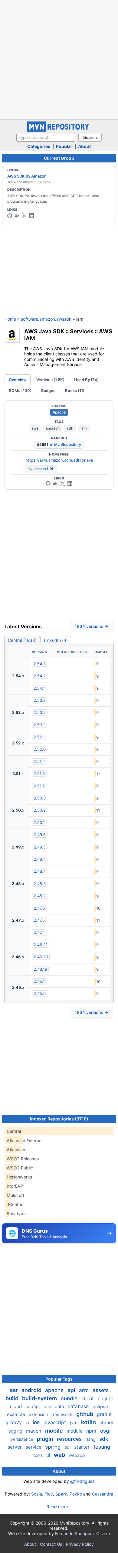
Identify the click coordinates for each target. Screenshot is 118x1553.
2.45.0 (40, 993)
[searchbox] (45, 137)
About (84, 146)
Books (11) (74, 390)
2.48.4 (40, 871)
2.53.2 (40, 712)
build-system (40, 1398)
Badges (48, 390)
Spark (61, 1493)
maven (34, 1431)
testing (101, 1447)
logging (16, 1431)
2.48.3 (40, 883)
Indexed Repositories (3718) (59, 1118)
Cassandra (102, 1493)
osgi (105, 1431)
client (88, 1398)
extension (39, 1414)
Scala (36, 1493)
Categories (38, 146)
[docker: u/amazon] (17, 215)
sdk (70, 428)
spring (53, 1447)
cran (47, 1406)
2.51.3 (39, 773)
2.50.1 (39, 822)
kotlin (89, 1422)
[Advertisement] (59, 59)
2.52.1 (39, 736)
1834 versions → (91, 626)
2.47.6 (39, 908)
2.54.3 (40, 663)
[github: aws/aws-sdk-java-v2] (9, 215)
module (75, 1431)
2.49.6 (40, 834)
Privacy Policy (80, 1544)
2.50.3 (40, 798)
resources (70, 1439)
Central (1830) (22, 640)
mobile (54, 1430)
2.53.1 (39, 724)
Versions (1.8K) (50, 379)
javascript (55, 1422)
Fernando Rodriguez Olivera (82, 1533)
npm (92, 1431)
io (28, 1422)
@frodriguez (82, 1481)
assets (101, 1390)
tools (38, 1455)
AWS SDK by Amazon (27, 176)
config (32, 1406)
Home (10, 319)
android (32, 1390)
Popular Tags (59, 1378)
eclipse (100, 1406)
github (85, 1414)
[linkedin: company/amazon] (31, 215)
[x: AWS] (24, 215)
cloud (16, 1406)
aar (14, 1390)
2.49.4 (40, 859)
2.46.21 (41, 944)
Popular (64, 146)
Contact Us (51, 1544)
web (60, 1455)
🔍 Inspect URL (41, 468)
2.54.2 (40, 675)
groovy (14, 1422)
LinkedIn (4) (56, 640)
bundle (70, 1398)
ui (48, 1455)
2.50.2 (40, 810)
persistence (22, 1439)
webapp (77, 1455)
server (15, 1447)
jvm (74, 1422)
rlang (91, 1439)
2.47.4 (39, 932)
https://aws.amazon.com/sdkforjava (59, 460)
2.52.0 (40, 749)
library (106, 1422)
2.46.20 (41, 956)
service (34, 1447)
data (60, 1406)
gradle (104, 1414)
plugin (45, 1439)
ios (37, 1422)
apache (55, 1390)
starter (82, 1447)
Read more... (59, 1506)
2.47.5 (39, 920)
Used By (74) (86, 379)
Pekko (76, 1493)
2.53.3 (40, 700)
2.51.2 (39, 785)
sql (68, 1447)
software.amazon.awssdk (46, 319)
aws (34, 428)
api (72, 1390)
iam (83, 428)
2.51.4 (39, 761)
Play (48, 1493)
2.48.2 (40, 895)
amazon (53, 428)
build (12, 1398)
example (16, 1414)
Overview (18, 379)
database (78, 1406)
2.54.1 (39, 688)
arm (84, 1390)
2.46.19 (40, 969)
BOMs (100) (20, 390)
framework (62, 1414)
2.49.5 (40, 847)
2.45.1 (39, 981)
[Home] (59, 130)
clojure (105, 1398)
